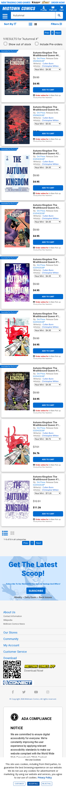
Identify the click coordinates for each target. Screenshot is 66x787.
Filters (55, 24)
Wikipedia (7, 620)
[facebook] (13, 692)
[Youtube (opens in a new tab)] (36, 692)
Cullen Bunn (48, 63)
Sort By (9, 24)
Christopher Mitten (50, 66)
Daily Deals (31, 597)
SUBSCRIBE (36, 590)
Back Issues (45, 597)
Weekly (18, 597)
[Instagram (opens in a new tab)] (47, 692)
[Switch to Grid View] (12, 533)
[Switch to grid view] (35, 24)
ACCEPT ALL (33, 784)
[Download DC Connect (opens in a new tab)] (34, 683)
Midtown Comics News (14, 624)
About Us (9, 612)
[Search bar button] (59, 15)
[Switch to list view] (30, 24)
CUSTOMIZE (19, 784)
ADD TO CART (48, 90)
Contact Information (12, 616)
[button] (43, 9)
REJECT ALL (46, 784)
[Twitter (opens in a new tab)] (23, 692)
